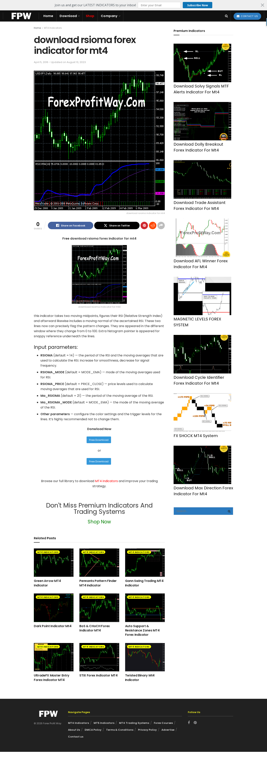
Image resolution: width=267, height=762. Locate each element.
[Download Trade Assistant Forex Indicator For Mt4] (202, 179)
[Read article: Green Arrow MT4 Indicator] (53, 562)
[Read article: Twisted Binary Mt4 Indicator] (145, 657)
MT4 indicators (107, 481)
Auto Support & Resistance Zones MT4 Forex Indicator (142, 630)
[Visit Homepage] (21, 16)
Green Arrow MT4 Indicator (47, 583)
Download (68, 16)
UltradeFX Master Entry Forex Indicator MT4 (51, 677)
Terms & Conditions (119, 730)
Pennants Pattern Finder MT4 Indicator (98, 583)
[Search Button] (226, 16)
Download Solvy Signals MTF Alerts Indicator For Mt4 (201, 89)
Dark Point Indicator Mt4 (52, 626)
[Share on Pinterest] (144, 225)
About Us (74, 730)
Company (109, 16)
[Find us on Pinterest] (195, 722)
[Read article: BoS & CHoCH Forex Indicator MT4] (99, 607)
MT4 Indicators (53, 28)
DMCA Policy (93, 730)
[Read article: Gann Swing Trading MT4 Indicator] (145, 562)
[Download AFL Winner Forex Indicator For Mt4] (202, 237)
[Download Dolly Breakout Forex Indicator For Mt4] (202, 121)
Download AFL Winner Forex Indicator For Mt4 (201, 264)
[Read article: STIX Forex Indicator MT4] (99, 657)
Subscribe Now (197, 5)
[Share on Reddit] (152, 225)
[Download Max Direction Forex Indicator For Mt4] (202, 465)
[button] (133, 5)
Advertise (167, 730)
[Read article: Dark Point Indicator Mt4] (53, 607)
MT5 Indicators (104, 723)
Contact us (75, 737)
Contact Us (249, 16)
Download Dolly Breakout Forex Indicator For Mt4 (198, 147)
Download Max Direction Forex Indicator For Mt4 (203, 491)
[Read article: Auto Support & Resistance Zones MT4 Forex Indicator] (145, 607)
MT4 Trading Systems (134, 723)
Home (48, 16)
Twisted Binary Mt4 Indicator (140, 677)
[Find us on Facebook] (189, 722)
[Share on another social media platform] (161, 225)
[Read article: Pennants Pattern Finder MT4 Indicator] (99, 562)
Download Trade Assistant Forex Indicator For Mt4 (200, 205)
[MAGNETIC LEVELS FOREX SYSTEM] (202, 296)
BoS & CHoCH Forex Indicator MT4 (94, 628)
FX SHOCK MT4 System (196, 435)
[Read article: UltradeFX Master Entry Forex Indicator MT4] (53, 657)
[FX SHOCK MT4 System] (202, 412)
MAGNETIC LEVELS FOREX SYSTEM (197, 322)
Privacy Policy (147, 730)
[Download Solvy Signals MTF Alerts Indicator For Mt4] (202, 63)
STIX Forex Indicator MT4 (98, 675)
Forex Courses (163, 723)
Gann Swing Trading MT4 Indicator (144, 583)
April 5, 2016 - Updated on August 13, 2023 (60, 62)
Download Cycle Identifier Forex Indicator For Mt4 (199, 380)
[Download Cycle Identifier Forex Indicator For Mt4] (202, 354)
